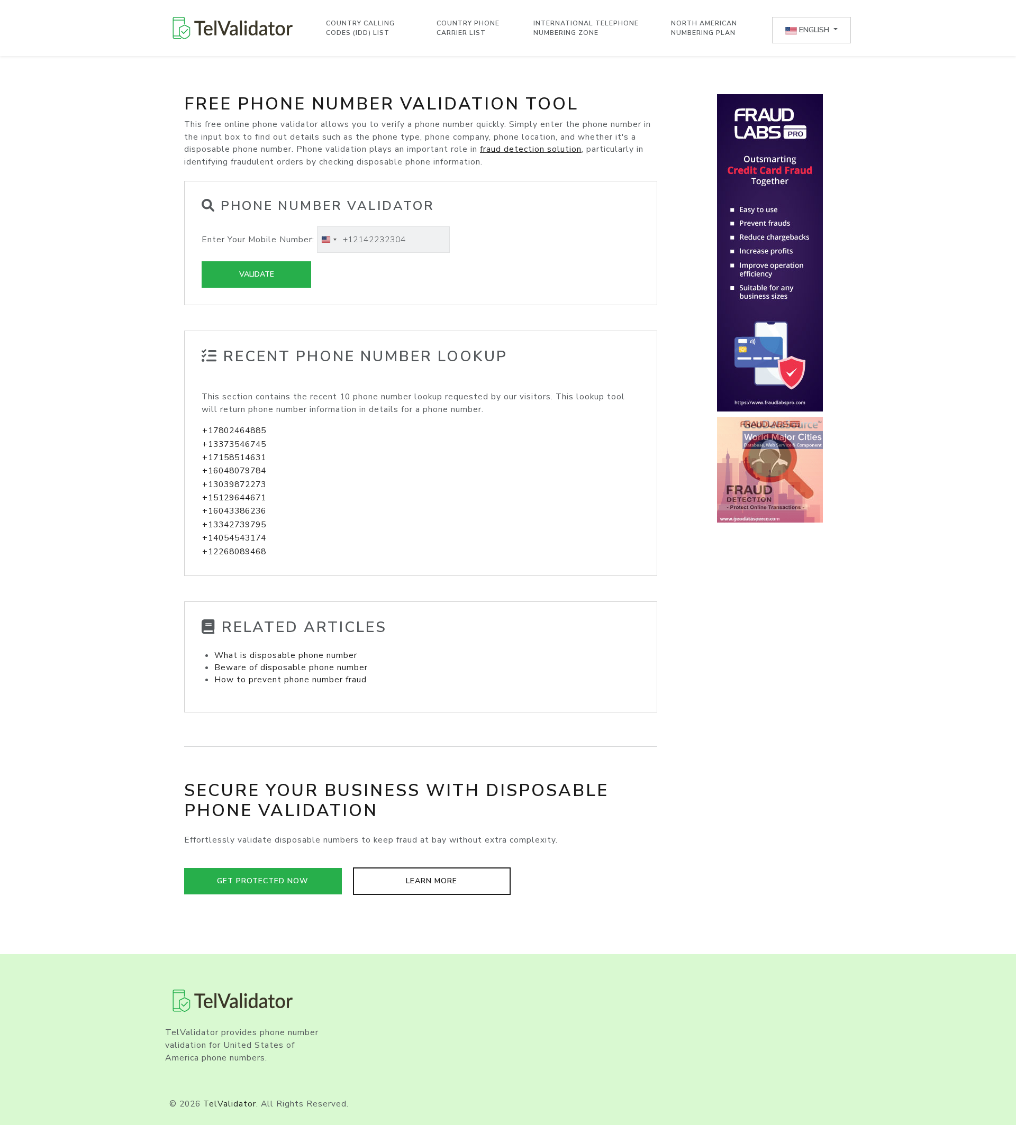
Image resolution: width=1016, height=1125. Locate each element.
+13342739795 (234, 525)
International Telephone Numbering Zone (586, 28)
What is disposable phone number (285, 655)
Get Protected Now (263, 881)
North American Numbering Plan (704, 28)
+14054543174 (234, 538)
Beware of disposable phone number (291, 667)
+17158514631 (234, 457)
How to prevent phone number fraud (290, 679)
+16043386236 (234, 511)
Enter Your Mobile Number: (258, 239)
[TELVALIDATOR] (233, 28)
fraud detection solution (531, 149)
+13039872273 (234, 484)
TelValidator (229, 1104)
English (814, 30)
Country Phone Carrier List (468, 28)
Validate (256, 274)
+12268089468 (234, 551)
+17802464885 (234, 430)
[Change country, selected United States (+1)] (329, 239)
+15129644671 (234, 498)
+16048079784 (234, 471)
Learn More (431, 881)
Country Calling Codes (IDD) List (360, 28)
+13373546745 (234, 444)
